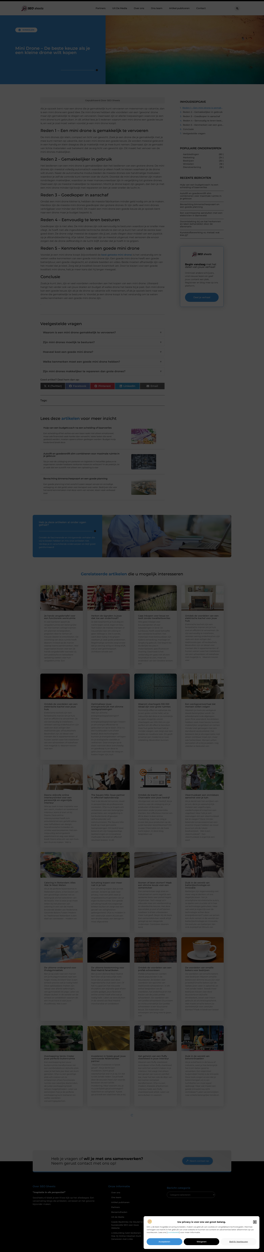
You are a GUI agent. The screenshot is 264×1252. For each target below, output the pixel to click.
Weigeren (202, 1242)
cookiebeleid (173, 1232)
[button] (254, 1222)
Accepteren (164, 1242)
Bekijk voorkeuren (238, 1242)
